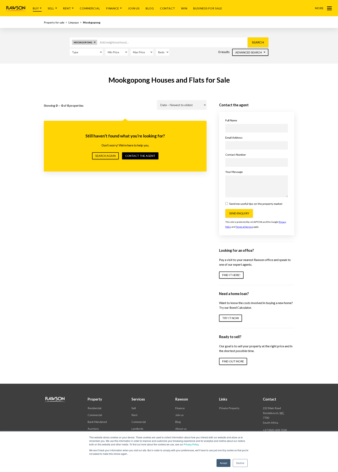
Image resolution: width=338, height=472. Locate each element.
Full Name (231, 120)
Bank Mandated (97, 421)
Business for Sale (207, 8)
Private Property (229, 408)
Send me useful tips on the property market (255, 203)
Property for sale (54, 22)
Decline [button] (240, 463)
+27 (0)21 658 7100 (275, 430)
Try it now (230, 318)
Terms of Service (244, 227)
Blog (150, 8)
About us (181, 428)
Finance (112, 8)
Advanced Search (248, 52)
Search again (105, 155)
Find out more (233, 361)
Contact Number (235, 154)
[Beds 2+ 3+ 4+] (162, 52)
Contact (167, 8)
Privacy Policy (191, 444)
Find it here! (231, 275)
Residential (94, 408)
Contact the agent (140, 155)
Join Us (134, 8)
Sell (51, 8)
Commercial (90, 8)
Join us (179, 415)
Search (258, 42)
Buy (36, 8)
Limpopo (73, 22)
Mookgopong (91, 22)
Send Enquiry (239, 213)
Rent (67, 8)
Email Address (234, 137)
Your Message (234, 171)
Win (184, 8)
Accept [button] (223, 463)
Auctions (93, 428)
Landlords (137, 428)
